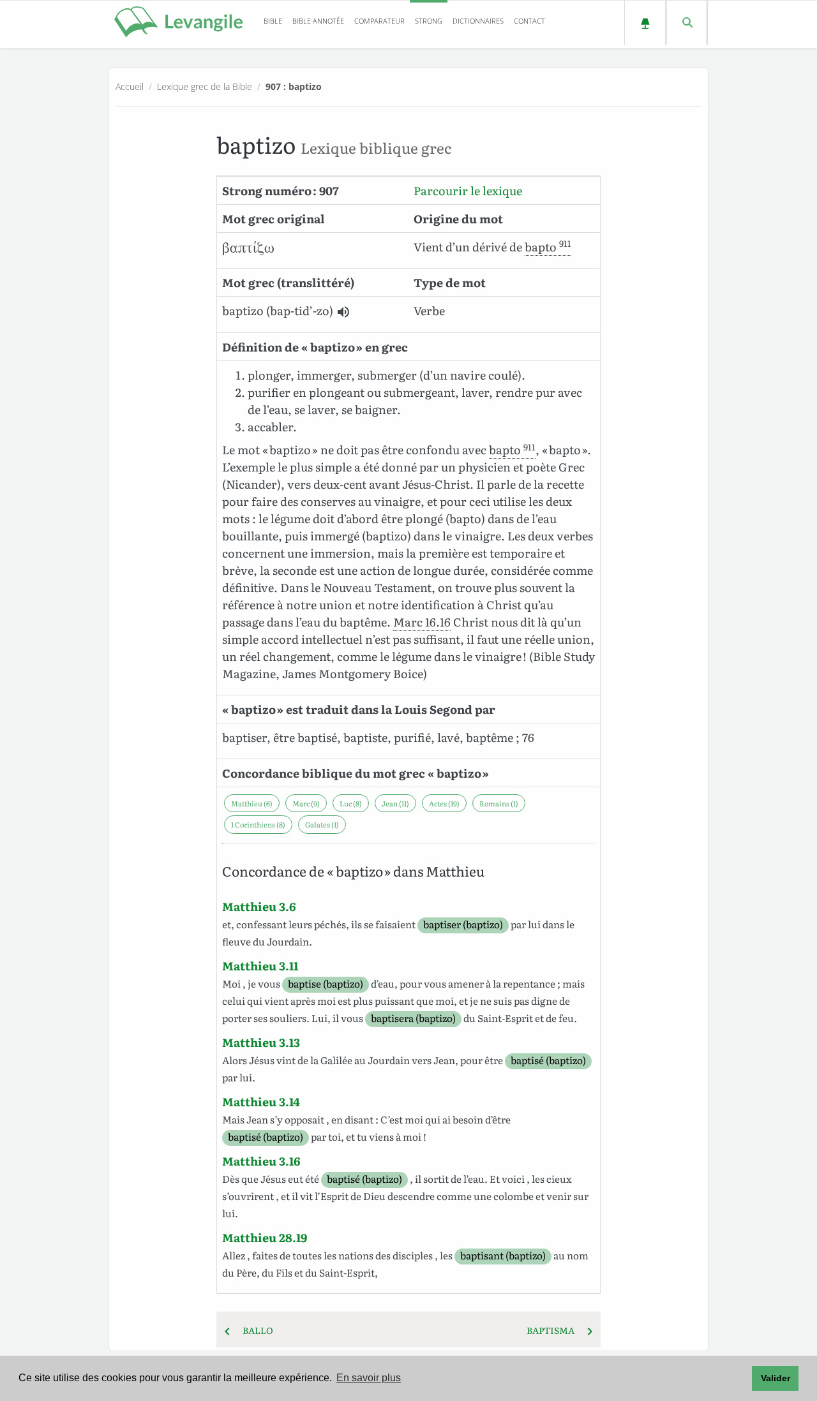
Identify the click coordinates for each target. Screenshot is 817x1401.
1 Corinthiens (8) (258, 824)
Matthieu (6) (252, 803)
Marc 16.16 (422, 621)
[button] (343, 312)
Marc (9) (306, 803)
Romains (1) (498, 803)
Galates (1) (322, 824)
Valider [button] (775, 1378)
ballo (254, 1330)
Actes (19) (444, 803)
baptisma (554, 1330)
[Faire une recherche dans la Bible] (686, 23)
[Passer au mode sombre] (645, 23)
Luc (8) (351, 803)
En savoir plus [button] (368, 1377)
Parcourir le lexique (468, 190)
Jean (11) (395, 803)
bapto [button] (548, 246)
